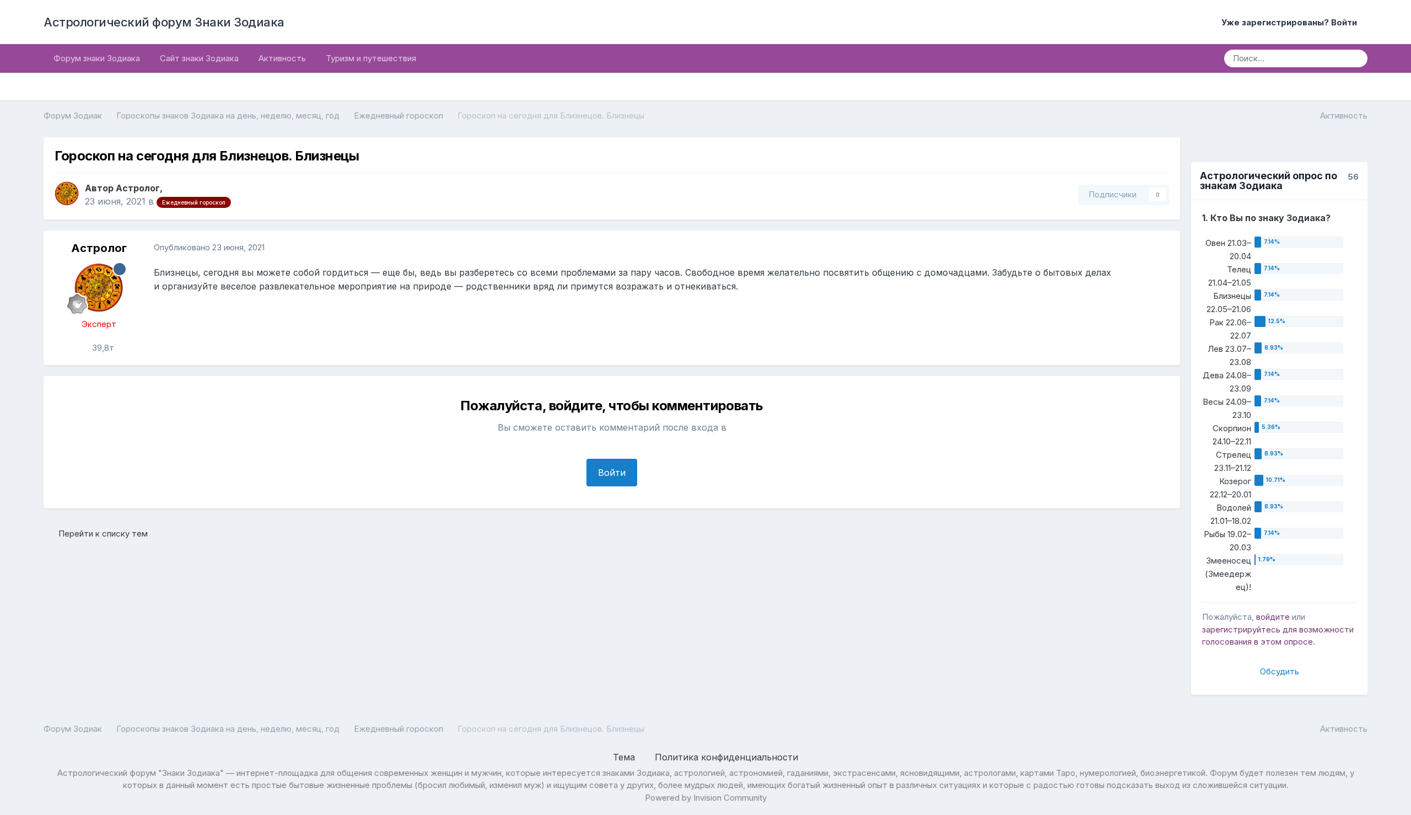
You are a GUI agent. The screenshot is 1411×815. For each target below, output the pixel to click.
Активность (282, 58)
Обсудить (1279, 671)
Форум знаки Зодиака (96, 58)
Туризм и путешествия (371, 58)
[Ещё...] (1160, 248)
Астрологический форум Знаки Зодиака (164, 22)
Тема (625, 757)
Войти (612, 472)
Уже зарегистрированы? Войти (1291, 22)
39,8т (102, 347)
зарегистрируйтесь (1241, 629)
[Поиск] (1355, 58)
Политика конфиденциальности (726, 757)
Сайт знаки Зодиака (199, 58)
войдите (1273, 617)
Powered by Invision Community (706, 797)
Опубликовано (209, 247)
